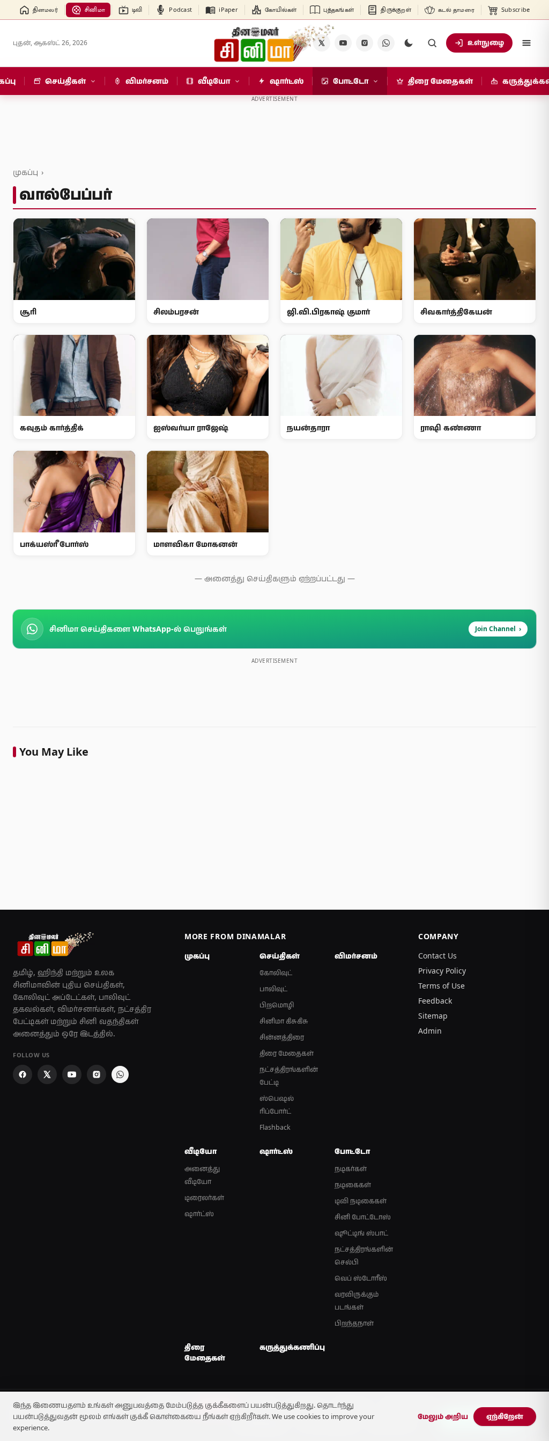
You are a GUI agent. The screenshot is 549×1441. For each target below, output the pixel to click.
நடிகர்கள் (351, 1168)
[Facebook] (22, 1074)
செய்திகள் (279, 956)
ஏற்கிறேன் (504, 1416)
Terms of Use (441, 986)
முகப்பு (25, 172)
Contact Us (437, 955)
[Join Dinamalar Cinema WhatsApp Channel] (386, 43)
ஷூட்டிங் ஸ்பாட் (361, 1233)
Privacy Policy (442, 970)
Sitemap (433, 1016)
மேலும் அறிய (443, 1416)
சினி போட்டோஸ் (363, 1216)
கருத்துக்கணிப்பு (290, 1347)
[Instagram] (364, 43)
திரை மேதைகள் (286, 1053)
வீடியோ (200, 1151)
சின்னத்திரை (281, 1037)
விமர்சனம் (356, 956)
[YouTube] (343, 43)
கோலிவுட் (275, 972)
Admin (430, 1031)
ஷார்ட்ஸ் (199, 1213)
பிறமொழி (276, 1005)
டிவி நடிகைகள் (361, 1200)
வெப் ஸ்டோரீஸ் (361, 1278)
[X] (47, 1074)
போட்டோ (352, 1151)
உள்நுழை (486, 42)
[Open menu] (526, 43)
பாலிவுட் (273, 988)
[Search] (432, 43)
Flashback (275, 1127)
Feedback (435, 1001)
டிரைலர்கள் (204, 1197)
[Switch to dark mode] (408, 43)
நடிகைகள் (353, 1184)
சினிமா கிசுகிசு (283, 1021)
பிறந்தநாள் (354, 1323)
